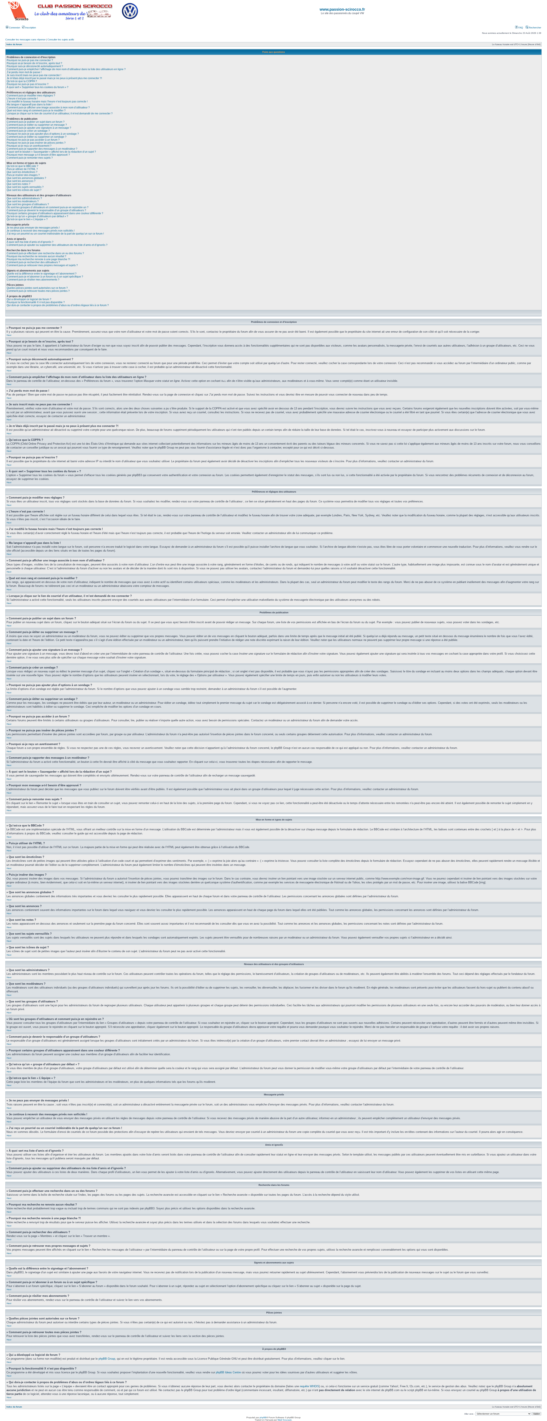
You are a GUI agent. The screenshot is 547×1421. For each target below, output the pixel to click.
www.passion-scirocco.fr (342, 9)
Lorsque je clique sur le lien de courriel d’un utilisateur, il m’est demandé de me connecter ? (60, 113)
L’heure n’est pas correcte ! (22, 98)
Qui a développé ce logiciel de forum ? (29, 299)
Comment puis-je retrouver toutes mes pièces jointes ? (38, 290)
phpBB (263, 1417)
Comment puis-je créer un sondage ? (28, 130)
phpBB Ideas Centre (228, 1372)
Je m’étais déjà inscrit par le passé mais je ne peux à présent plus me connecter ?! (54, 78)
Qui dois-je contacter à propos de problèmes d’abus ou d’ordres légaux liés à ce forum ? (58, 305)
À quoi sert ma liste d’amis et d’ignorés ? (30, 242)
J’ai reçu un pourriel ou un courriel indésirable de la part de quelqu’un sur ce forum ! (55, 233)
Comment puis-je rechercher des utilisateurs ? (33, 262)
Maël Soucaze (285, 1420)
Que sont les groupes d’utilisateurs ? (28, 204)
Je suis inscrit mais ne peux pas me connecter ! (34, 75)
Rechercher (534, 27)
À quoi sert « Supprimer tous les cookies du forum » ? (37, 87)
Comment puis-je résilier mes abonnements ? (33, 279)
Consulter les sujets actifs (60, 39)
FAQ (520, 27)
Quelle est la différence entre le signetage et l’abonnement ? (41, 273)
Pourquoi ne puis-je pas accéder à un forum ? (33, 139)
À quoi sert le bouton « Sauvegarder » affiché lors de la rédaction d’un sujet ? (51, 151)
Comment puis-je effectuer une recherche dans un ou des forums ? (45, 253)
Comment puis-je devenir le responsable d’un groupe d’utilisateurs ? (46, 210)
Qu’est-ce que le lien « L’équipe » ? (27, 219)
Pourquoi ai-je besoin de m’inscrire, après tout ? (34, 63)
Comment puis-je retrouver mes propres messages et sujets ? (42, 265)
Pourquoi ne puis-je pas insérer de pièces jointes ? (36, 142)
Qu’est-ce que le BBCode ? (22, 166)
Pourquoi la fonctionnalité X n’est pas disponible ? (36, 302)
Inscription (30, 27)
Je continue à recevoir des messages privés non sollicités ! (41, 230)
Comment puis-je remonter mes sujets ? (30, 157)
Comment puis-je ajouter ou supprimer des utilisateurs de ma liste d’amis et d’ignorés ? (57, 244)
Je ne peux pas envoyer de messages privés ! (33, 227)
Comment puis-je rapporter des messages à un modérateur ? (42, 148)
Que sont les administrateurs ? (24, 198)
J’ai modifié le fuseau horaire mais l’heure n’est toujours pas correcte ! (47, 101)
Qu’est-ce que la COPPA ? (22, 81)
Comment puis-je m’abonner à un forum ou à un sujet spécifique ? (45, 276)
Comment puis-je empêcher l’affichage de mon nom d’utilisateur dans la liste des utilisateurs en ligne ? (66, 69)
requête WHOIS (309, 1386)
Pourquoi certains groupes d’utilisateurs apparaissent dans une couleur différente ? (55, 213)
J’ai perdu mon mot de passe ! (24, 72)
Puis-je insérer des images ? (23, 175)
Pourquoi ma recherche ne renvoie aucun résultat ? (36, 256)
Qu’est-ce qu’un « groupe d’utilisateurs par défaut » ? (37, 216)
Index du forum (14, 44)
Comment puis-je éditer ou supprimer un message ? (37, 124)
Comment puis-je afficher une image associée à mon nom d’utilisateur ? (48, 107)
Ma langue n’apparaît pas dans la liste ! (29, 104)
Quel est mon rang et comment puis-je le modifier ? (36, 110)
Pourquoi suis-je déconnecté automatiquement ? (35, 66)
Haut (9, 335)
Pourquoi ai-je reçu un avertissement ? (29, 145)
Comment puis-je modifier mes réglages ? (31, 95)
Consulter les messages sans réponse (25, 39)
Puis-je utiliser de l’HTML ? (22, 169)
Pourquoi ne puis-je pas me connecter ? (30, 60)
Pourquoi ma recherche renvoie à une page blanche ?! (38, 259)
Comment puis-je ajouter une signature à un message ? (39, 127)
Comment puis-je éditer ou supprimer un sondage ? (36, 136)
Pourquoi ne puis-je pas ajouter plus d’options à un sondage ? (43, 133)
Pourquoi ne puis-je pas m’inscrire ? (28, 84)
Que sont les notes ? (18, 184)
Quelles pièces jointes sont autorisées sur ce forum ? (37, 287)
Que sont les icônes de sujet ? (24, 190)
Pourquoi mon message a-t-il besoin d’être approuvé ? (38, 154)
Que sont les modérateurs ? (23, 201)
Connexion (14, 27)
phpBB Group (107, 1358)
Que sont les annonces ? (21, 181)
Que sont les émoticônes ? (22, 172)
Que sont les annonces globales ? (26, 178)
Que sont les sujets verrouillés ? (25, 187)
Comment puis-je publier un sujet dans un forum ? (36, 121)
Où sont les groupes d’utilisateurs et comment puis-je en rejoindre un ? (47, 207)
